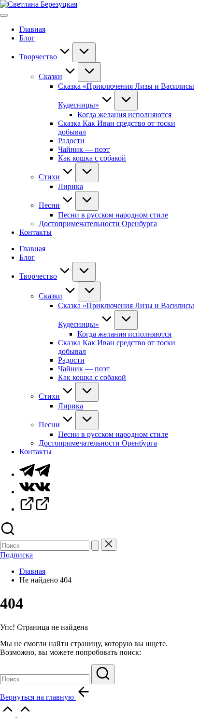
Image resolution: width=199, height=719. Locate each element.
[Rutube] (34, 509)
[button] (95, 546)
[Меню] (4, 15)
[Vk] (34, 492)
